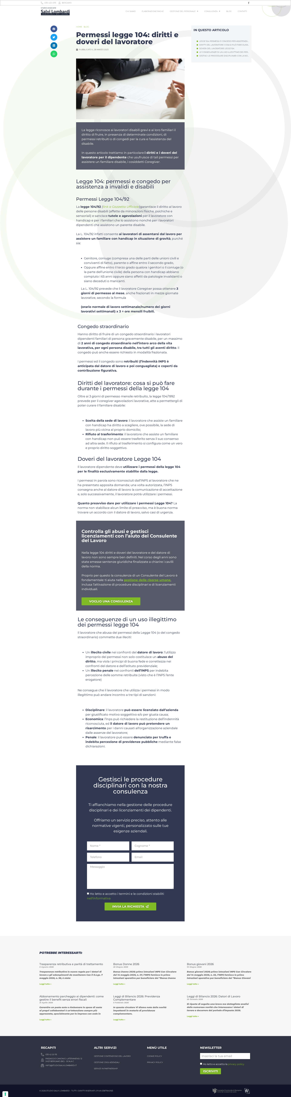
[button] (53, 28)
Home (79, 27)
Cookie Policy (154, 1056)
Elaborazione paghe (153, 11)
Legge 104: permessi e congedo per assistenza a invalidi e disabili (224, 41)
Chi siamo (131, 11)
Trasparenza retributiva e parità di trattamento (71, 964)
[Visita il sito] (228, 1090)
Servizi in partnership (106, 1068)
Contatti (242, 11)
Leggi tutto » (45, 984)
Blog (229, 11)
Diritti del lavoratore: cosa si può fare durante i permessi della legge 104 (224, 45)
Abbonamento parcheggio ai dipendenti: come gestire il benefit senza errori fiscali (71, 998)
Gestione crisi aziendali (107, 1062)
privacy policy (236, 1064)
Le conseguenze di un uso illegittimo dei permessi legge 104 (224, 52)
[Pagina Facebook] (248, 3)
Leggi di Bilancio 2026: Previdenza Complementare (136, 998)
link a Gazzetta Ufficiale (121, 207)
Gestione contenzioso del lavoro (112, 1056)
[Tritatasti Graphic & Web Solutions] (247, 1091)
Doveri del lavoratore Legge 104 (216, 48)
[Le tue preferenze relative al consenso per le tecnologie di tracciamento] (5, 1094)
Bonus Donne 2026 (126, 964)
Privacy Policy (155, 1062)
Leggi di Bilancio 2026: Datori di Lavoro (213, 996)
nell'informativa (99, 898)
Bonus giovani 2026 (200, 964)
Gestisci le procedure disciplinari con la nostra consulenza (224, 56)
